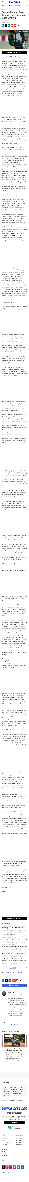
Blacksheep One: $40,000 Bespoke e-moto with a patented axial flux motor (14, 1051)
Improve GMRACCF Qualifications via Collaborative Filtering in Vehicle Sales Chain (13, 933)
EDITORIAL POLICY (6, 1142)
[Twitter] (6, 25)
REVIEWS (4, 1147)
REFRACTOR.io (20, 1144)
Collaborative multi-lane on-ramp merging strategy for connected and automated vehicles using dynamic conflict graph (14, 927)
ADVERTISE (4, 1149)
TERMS (3, 1151)
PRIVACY (4, 1153)
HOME (3, 1136)
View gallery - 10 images (14, 52)
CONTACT (4, 1156)
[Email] (18, 25)
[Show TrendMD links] (26, 967)
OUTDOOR (17, 5)
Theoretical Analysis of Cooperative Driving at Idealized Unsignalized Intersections (14, 940)
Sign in (5, 1087)
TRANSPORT (25, 5)
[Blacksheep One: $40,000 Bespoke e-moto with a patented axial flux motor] (14, 1040)
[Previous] (3, 1049)
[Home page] (14, 2)
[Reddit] (12, 25)
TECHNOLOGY (19, 1140)
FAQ (3, 1160)
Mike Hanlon (12, 992)
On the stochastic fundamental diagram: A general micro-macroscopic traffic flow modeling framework (14, 947)
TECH (3, 5)
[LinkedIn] (9, 25)
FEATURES (4, 1144)
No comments (16, 985)
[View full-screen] (27, 31)
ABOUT (3, 1140)
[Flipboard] (15, 25)
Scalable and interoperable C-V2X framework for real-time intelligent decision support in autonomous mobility (14, 959)
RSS (2, 1158)
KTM (7, 975)
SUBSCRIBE (4, 1138)
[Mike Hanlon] (4, 993)
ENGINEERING (9, 5)
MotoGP (20, 972)
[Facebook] (3, 25)
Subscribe (14, 1122)
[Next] (25, 1049)
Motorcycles (5, 9)
